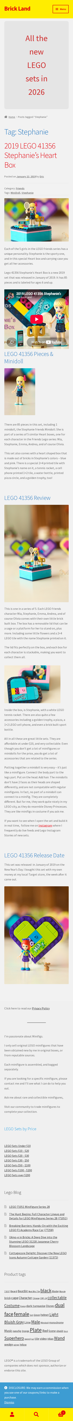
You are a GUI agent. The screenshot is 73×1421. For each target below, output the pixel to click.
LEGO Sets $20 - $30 (16, 1156)
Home (12, 117)
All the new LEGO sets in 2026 (36, 65)
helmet (45, 1315)
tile (37, 1338)
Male (35, 1322)
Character (25, 1298)
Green (37, 1315)
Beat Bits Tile (34, 1291)
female (21, 1314)
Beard (13, 1291)
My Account (12, 1414)
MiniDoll (15, 192)
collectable (57, 1297)
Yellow (23, 1344)
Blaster (55, 1291)
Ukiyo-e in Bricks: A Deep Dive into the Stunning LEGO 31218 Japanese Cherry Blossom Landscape (33, 1241)
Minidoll (45, 1322)
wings (16, 1344)
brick (7, 1298)
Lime (27, 1322)
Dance (23, 1306)
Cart (56, 1411)
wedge (8, 1344)
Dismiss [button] (9, 1402)
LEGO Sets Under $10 (17, 1146)
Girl (31, 1315)
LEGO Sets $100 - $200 (18, 1170)
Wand (59, 1338)
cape (14, 1298)
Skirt (66, 1331)
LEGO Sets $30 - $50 (16, 1160)
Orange (25, 1331)
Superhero (14, 1338)
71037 (7, 1291)
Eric (42, 176)
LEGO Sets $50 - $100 (17, 1165)
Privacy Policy (41, 1008)
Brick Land (17, 8)
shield (59, 1331)
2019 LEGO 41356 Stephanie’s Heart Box (30, 155)
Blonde (62, 1291)
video (43, 1338)
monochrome (56, 1322)
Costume (12, 1305)
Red (45, 1331)
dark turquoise (35, 1306)
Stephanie (28, 192)
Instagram (45, 825)
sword (28, 1338)
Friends (20, 188)
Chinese (36, 1298)
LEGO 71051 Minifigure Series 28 (29, 1207)
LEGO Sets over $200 (17, 1175)
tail (32, 1339)
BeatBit (23, 1291)
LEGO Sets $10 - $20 (16, 1151)
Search (36, 1414)
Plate (36, 1329)
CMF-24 (43, 1298)
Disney (50, 1306)
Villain (50, 1338)
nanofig (17, 1331)
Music (8, 1331)
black (45, 1290)
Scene (52, 1331)
